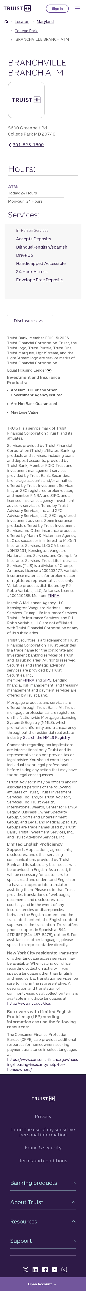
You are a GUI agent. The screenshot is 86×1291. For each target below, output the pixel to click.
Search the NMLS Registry (46, 737)
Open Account (40, 1284)
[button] (42, 1182)
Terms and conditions (43, 1160)
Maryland (45, 21)
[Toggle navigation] (78, 8)
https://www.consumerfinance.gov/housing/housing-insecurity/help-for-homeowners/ (42, 1064)
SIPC (47, 680)
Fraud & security (43, 1147)
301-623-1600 (28, 145)
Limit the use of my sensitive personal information (43, 1132)
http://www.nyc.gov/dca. (29, 1003)
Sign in (60, 10)
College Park (26, 30)
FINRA (53, 595)
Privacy (43, 1116)
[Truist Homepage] (17, 8)
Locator (22, 21)
